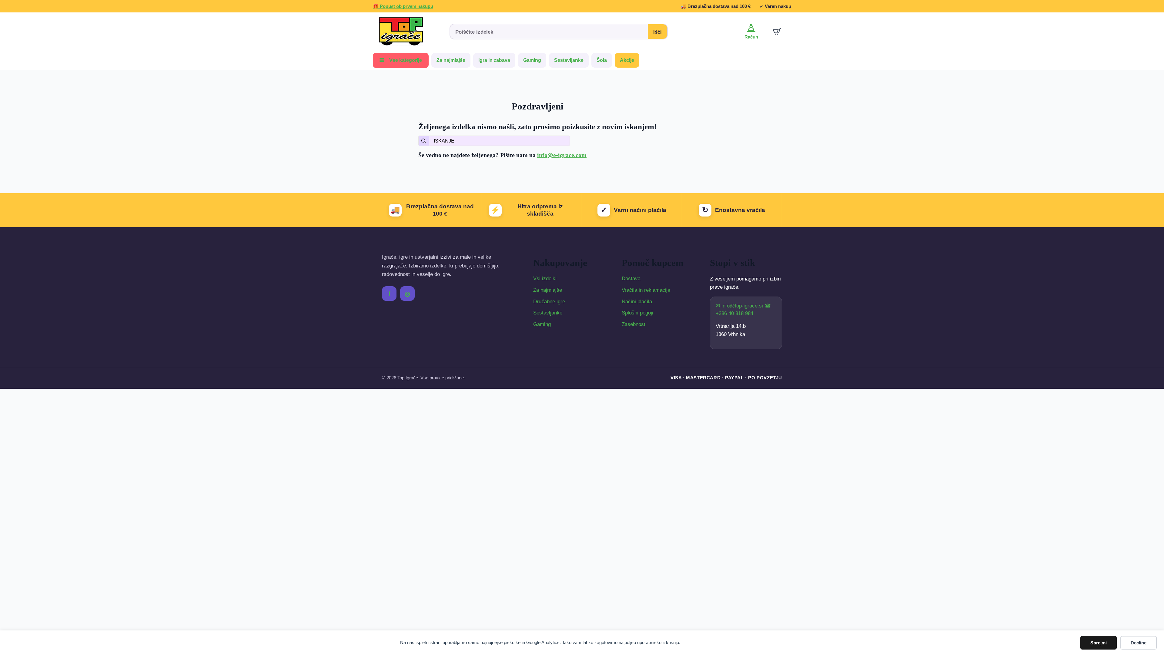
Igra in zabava (494, 60)
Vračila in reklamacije (646, 290)
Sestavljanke (569, 60)
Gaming (532, 60)
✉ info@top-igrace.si (740, 306)
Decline (1138, 642)
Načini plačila (637, 301)
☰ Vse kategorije (401, 60)
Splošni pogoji (637, 313)
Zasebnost (633, 324)
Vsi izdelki (545, 278)
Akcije (627, 60)
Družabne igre (549, 301)
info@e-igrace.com (562, 155)
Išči (657, 32)
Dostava (631, 278)
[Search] (424, 141)
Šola (602, 60)
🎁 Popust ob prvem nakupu (403, 6)
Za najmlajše (450, 60)
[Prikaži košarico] (777, 31)
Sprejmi (1098, 642)
